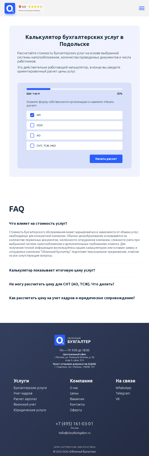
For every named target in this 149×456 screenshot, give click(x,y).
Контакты (77, 404)
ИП (39, 115)
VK (118, 399)
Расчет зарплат (25, 399)
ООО (40, 125)
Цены (74, 393)
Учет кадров (23, 393)
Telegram (123, 393)
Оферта (76, 410)
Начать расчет (106, 158)
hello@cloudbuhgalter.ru (74, 433)
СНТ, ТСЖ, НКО (46, 145)
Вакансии (77, 399)
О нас (74, 388)
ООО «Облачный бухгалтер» (79, 451)
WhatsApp (123, 388)
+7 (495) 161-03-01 (74, 423)
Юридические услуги (30, 410)
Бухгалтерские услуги (30, 388)
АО (39, 135)
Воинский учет (25, 404)
